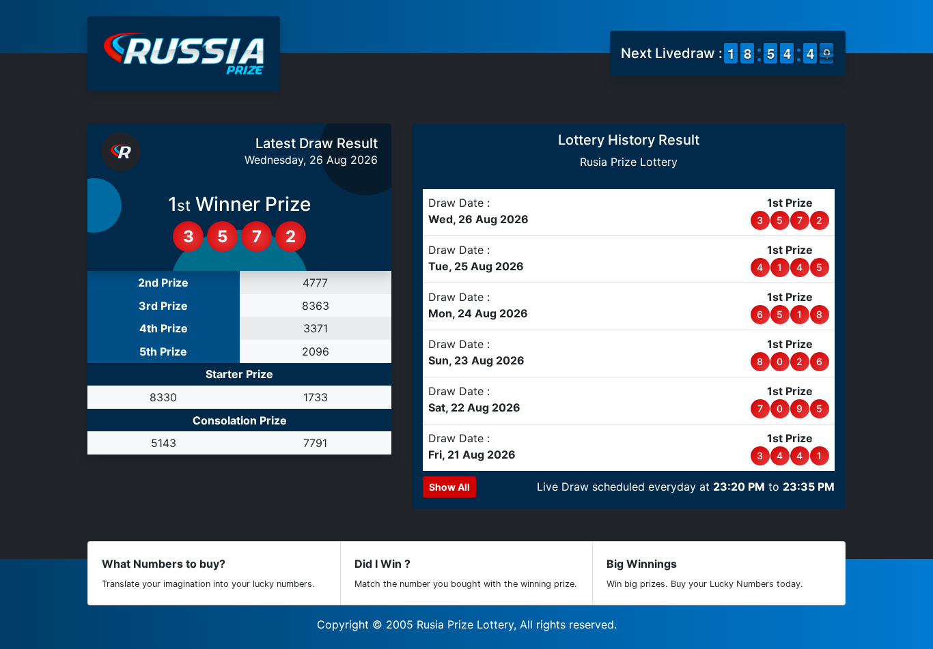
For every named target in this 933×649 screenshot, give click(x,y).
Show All (449, 487)
